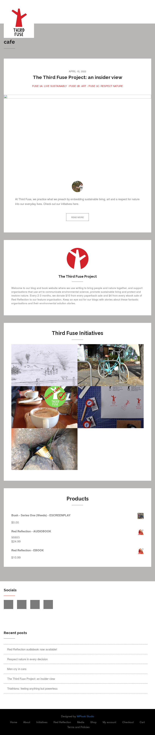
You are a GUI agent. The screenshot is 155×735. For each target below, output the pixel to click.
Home (13, 722)
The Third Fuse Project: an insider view (77, 77)
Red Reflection (62, 722)
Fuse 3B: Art (77, 86)
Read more (77, 217)
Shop (93, 722)
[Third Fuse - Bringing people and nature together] (59, 23)
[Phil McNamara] (77, 186)
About (26, 722)
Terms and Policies (78, 727)
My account (109, 722)
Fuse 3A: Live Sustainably (49, 86)
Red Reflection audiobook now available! (32, 649)
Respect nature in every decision (27, 659)
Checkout (128, 722)
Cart (142, 722)
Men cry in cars (16, 669)
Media (80, 722)
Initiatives (41, 722)
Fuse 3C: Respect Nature (106, 86)
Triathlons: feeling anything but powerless (32, 688)
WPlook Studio (85, 716)
